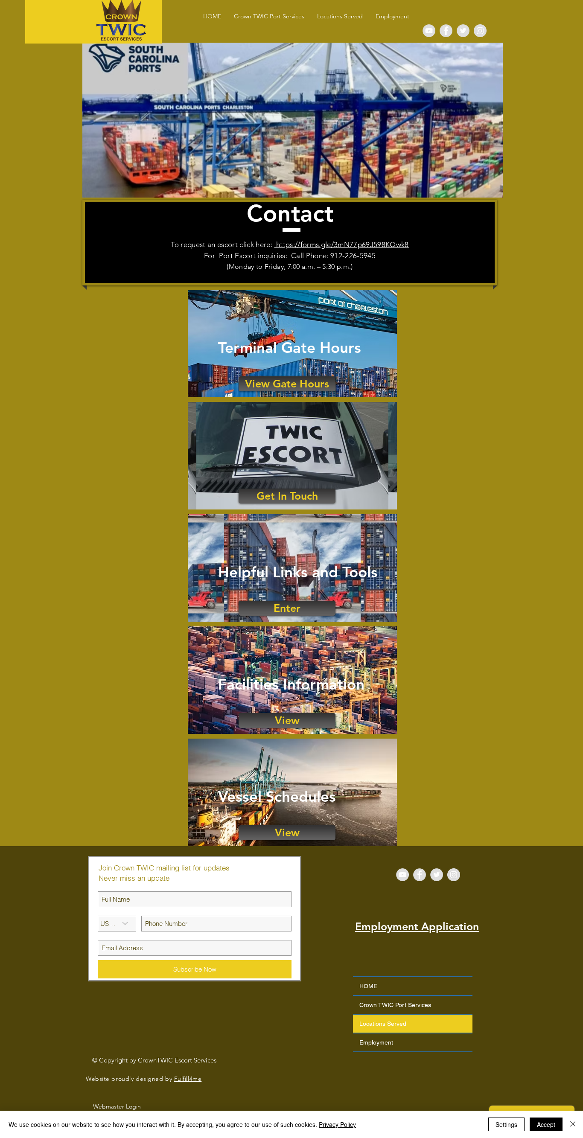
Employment (376, 1042)
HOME (368, 986)
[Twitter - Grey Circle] (463, 30)
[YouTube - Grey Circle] (429, 30)
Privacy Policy (337, 1124)
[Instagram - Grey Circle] (480, 30)
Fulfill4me (188, 1079)
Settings (506, 1124)
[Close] (573, 1124)
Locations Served (382, 1023)
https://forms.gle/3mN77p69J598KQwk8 (342, 244)
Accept (546, 1124)
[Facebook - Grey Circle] (446, 30)
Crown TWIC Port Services (395, 1004)
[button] (340, 16)
